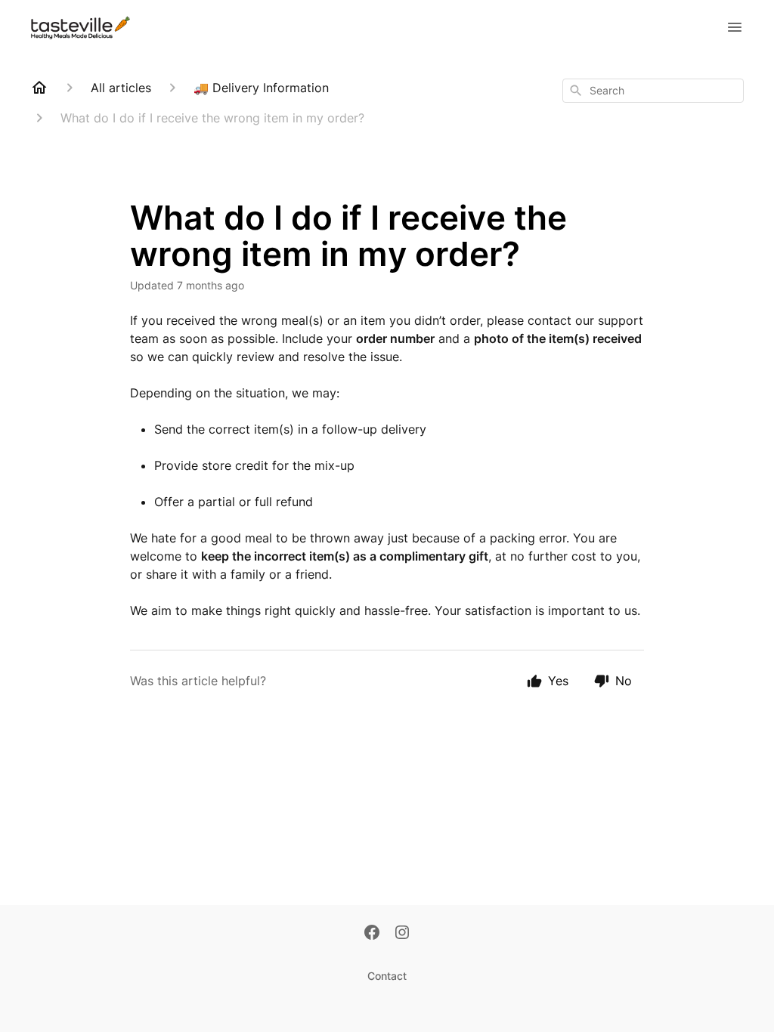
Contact (387, 975)
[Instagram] (402, 933)
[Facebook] (372, 933)
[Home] (39, 88)
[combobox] (653, 91)
